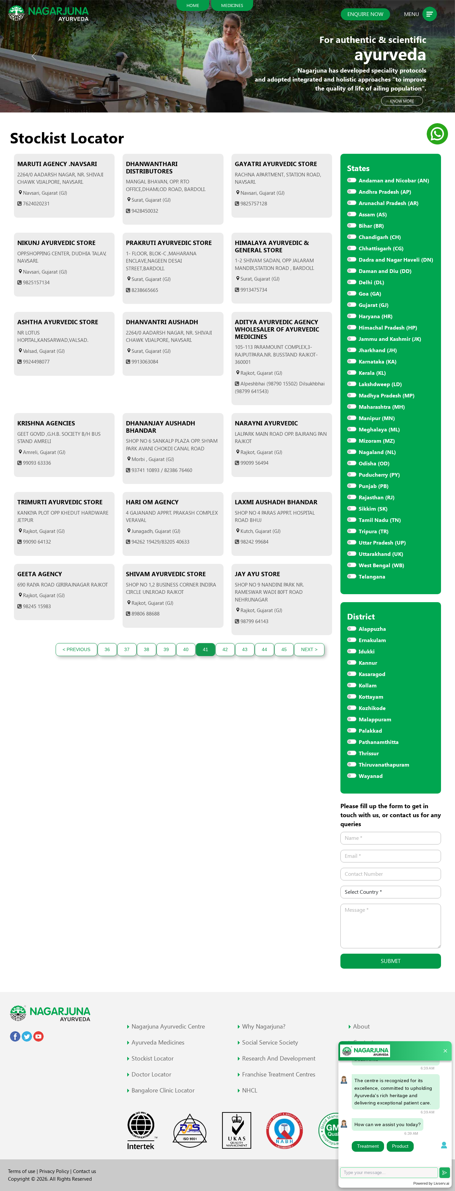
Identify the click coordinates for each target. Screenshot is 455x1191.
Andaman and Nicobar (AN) (394, 180)
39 (166, 649)
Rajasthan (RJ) (377, 497)
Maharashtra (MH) (382, 407)
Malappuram (375, 719)
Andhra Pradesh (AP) (385, 192)
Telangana (372, 577)
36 (107, 649)
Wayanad (371, 776)
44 (264, 649)
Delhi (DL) (371, 282)
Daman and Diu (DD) (385, 271)
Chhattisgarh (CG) (381, 248)
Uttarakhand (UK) (381, 554)
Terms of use (22, 1171)
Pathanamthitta (379, 742)
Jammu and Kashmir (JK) (390, 339)
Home (193, 5)
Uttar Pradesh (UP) (382, 543)
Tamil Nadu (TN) (380, 520)
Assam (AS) (373, 214)
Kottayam (371, 697)
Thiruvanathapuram (384, 765)
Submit (391, 961)
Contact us (84, 1171)
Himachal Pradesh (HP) (388, 328)
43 (244, 649)
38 (146, 649)
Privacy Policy (54, 1171)
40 (186, 649)
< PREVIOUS (76, 649)
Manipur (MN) (377, 418)
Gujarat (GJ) (374, 305)
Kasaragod (372, 674)
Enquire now (365, 14)
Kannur (368, 663)
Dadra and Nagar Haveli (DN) (396, 260)
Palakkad (370, 731)
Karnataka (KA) (378, 361)
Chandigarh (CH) (380, 237)
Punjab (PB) (374, 486)
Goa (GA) (370, 294)
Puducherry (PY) (379, 475)
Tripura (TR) (374, 531)
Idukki (367, 651)
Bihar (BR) (371, 226)
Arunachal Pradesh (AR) (389, 203)
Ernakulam (372, 640)
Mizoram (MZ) (377, 441)
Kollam (368, 685)
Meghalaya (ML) (379, 429)
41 (205, 649)
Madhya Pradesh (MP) (387, 395)
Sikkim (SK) (373, 509)
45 (284, 649)
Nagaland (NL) (377, 452)
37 (127, 649)
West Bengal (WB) (381, 565)
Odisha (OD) (374, 463)
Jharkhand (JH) (378, 350)
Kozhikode (372, 708)
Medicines (232, 5)
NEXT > (309, 649)
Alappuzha (372, 629)
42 (225, 649)
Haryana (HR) (376, 316)
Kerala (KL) (372, 373)
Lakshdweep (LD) (380, 384)
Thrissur (369, 753)
